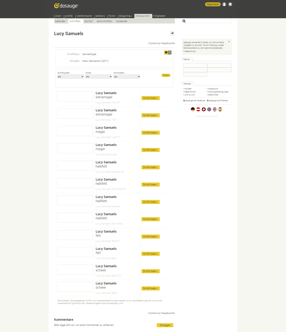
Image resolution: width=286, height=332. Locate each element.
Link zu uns (190, 94)
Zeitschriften (104, 21)
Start (58, 16)
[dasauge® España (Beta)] (220, 109)
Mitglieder (159, 16)
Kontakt (188, 88)
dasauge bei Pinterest (218, 100)
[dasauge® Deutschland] (193, 109)
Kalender (60, 21)
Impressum (213, 88)
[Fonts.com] (219, 65)
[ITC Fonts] (219, 70)
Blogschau (125, 16)
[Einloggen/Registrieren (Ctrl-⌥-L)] (224, 4)
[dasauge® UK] (209, 109)
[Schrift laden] (75, 96)
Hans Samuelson (91, 60)
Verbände (121, 21)
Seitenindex (213, 94)
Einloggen (165, 325)
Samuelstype (89, 54)
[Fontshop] (195, 75)
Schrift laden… (150, 98)
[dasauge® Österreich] (198, 109)
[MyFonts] (195, 65)
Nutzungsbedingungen (218, 91)
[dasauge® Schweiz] (204, 109)
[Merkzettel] (230, 4)
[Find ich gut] (166, 53)
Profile (69, 16)
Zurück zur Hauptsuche (162, 43)
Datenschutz (190, 51)
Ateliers (100, 16)
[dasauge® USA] (215, 109)
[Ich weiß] (229, 42)
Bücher (88, 21)
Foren (112, 16)
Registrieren (213, 4)
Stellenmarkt (84, 16)
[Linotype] (195, 70)
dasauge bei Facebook (195, 100)
